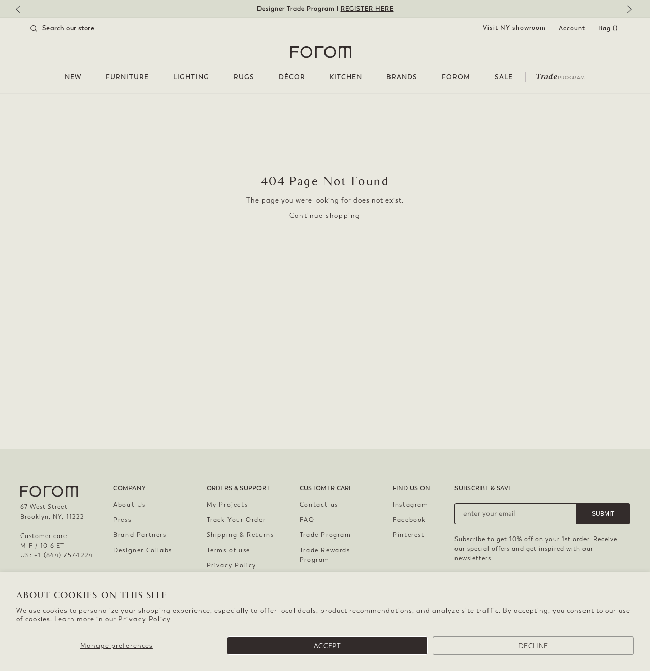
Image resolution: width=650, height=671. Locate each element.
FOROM (456, 77)
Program (561, 76)
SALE (504, 77)
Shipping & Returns (240, 535)
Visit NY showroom (514, 27)
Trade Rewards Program (325, 555)
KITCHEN (346, 77)
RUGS (244, 77)
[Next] (627, 10)
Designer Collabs (142, 550)
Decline (533, 646)
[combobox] (75, 28)
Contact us (319, 504)
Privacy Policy (144, 619)
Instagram (410, 504)
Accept (327, 646)
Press (122, 519)
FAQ (307, 519)
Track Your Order (236, 519)
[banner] (325, 9)
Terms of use (228, 550)
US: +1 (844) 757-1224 (56, 555)
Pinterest (409, 535)
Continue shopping (325, 215)
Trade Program (325, 535)
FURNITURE (127, 77)
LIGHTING (191, 77)
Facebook (409, 519)
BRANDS (401, 77)
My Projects (227, 504)
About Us (129, 504)
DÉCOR (292, 77)
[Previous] (23, 10)
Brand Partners (139, 535)
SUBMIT (603, 513)
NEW (72, 77)
